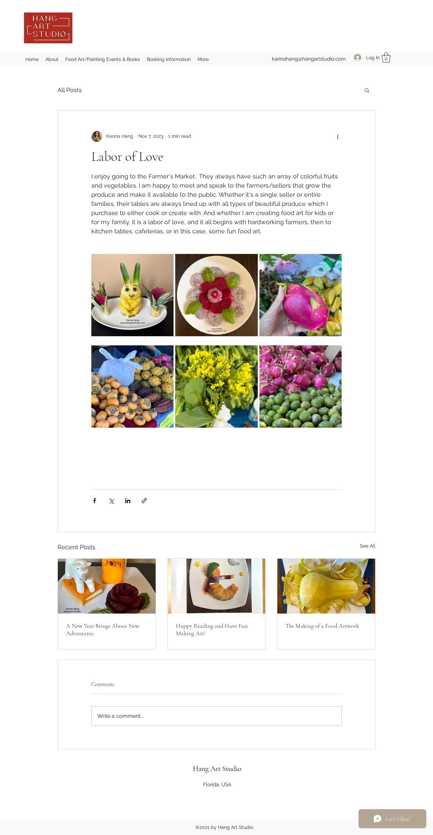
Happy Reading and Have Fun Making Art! (212, 629)
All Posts (70, 89)
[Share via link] (144, 500)
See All (367, 546)
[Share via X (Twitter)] (111, 500)
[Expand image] (132, 295)
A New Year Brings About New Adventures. (102, 629)
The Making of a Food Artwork (322, 625)
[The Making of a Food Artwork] (326, 586)
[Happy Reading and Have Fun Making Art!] (217, 586)
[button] (386, 57)
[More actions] (338, 136)
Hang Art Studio (217, 768)
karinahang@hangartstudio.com (309, 59)
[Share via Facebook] (94, 500)
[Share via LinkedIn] (127, 500)
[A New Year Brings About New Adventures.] (107, 586)
